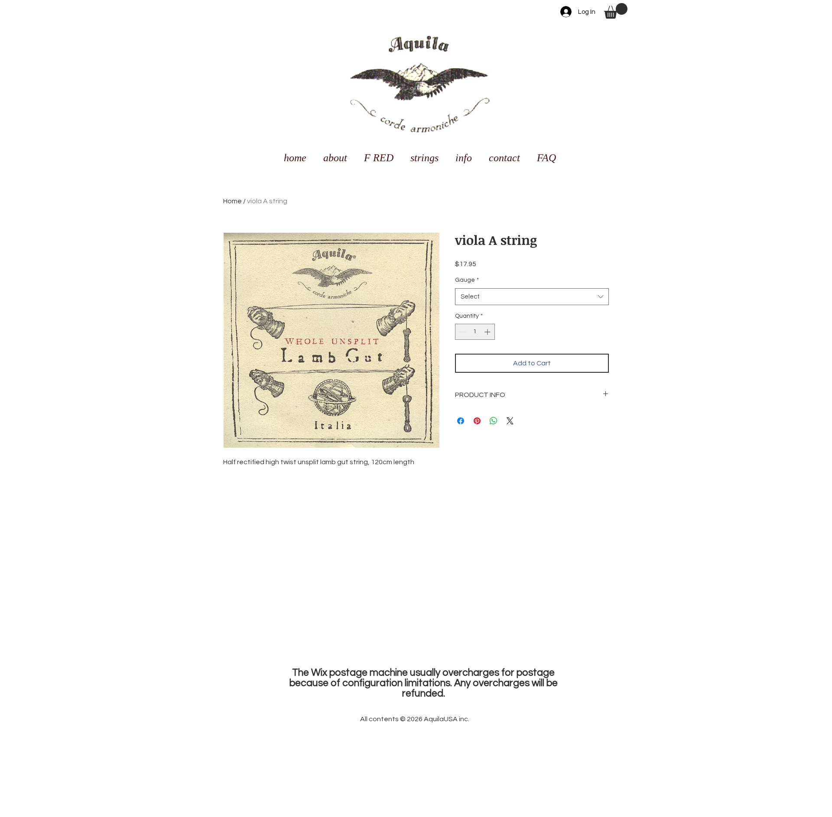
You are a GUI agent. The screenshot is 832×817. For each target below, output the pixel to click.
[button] (615, 11)
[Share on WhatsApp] (493, 421)
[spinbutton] (475, 331)
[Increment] (488, 331)
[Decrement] (461, 331)
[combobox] (532, 296)
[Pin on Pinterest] (477, 421)
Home (232, 201)
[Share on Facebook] (460, 421)
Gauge (467, 280)
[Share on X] (510, 421)
